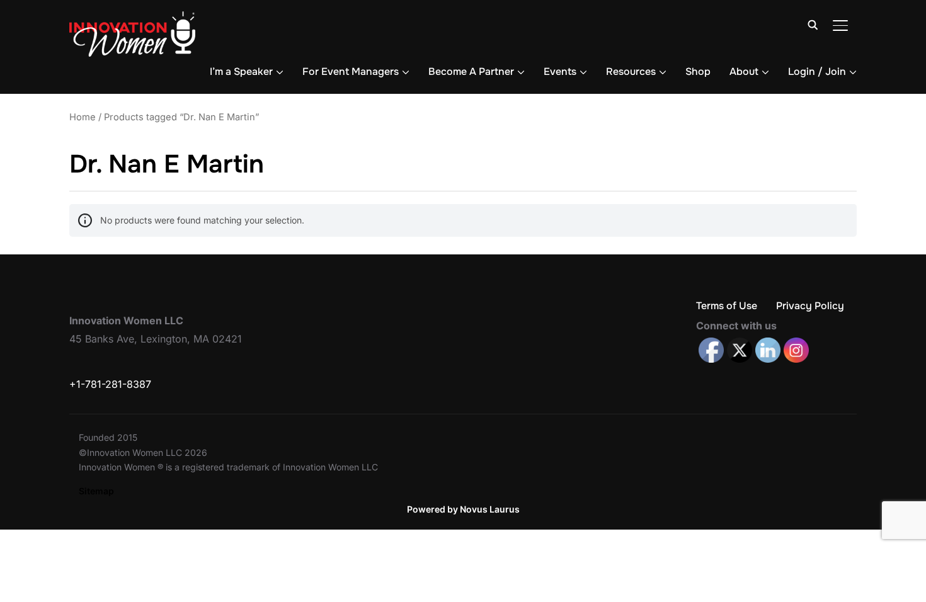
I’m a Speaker (241, 71)
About (743, 71)
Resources (631, 71)
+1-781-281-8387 (110, 384)
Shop (698, 71)
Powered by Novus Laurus (463, 509)
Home (82, 117)
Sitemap (96, 491)
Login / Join (817, 71)
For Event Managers (350, 71)
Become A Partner (471, 71)
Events (560, 71)
